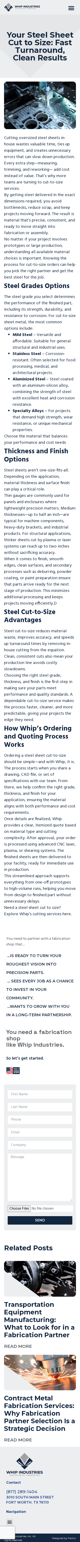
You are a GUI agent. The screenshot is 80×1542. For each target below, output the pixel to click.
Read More (18, 1346)
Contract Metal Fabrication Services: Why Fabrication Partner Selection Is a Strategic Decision (39, 1413)
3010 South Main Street (30, 1497)
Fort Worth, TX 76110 (27, 1502)
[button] (71, 8)
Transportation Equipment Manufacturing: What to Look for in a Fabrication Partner (39, 1320)
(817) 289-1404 (21, 1491)
